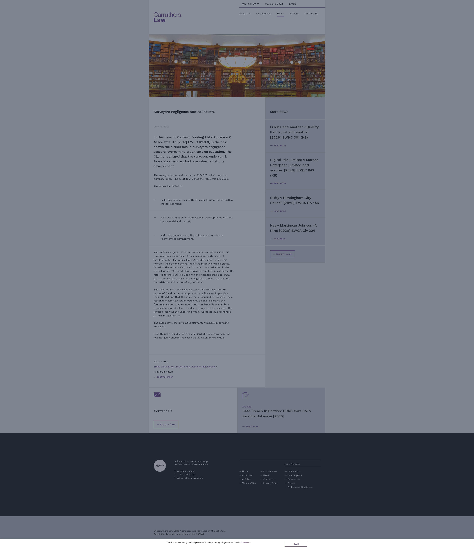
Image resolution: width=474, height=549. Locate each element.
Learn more (245, 543)
